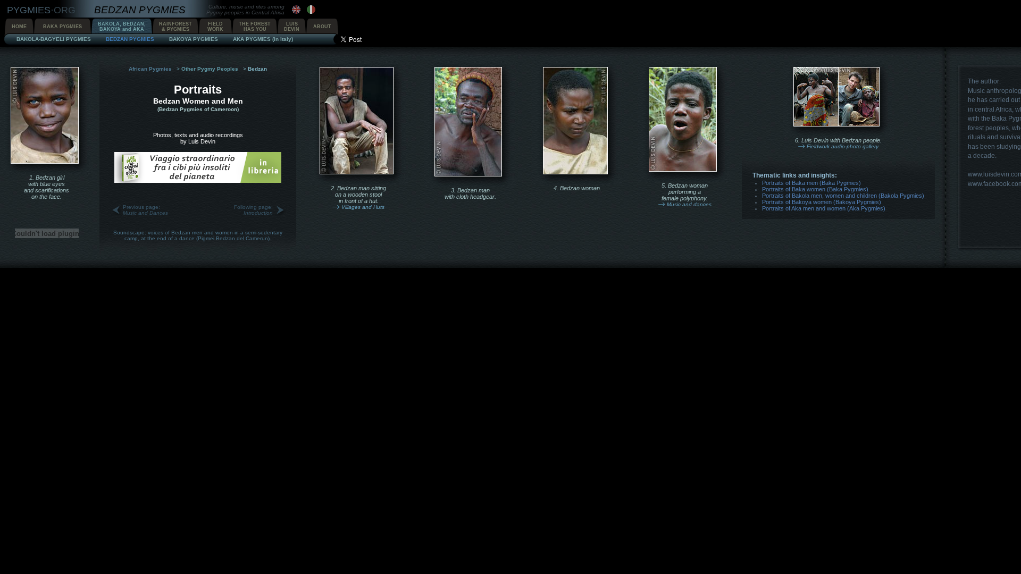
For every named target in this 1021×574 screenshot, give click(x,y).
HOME (19, 26)
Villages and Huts (362, 207)
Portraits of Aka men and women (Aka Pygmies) (823, 208)
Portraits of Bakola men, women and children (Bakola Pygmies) (843, 195)
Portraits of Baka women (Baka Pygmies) (815, 189)
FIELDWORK (215, 26)
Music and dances (689, 204)
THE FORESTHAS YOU (255, 26)
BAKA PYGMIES (62, 26)
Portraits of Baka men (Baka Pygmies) (811, 183)
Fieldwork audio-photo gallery (842, 146)
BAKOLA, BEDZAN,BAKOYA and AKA (122, 26)
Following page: (253, 210)
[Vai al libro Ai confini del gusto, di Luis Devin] (197, 180)
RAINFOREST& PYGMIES (175, 26)
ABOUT (322, 26)
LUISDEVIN (291, 26)
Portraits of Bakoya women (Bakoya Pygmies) (821, 202)
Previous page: (145, 210)
